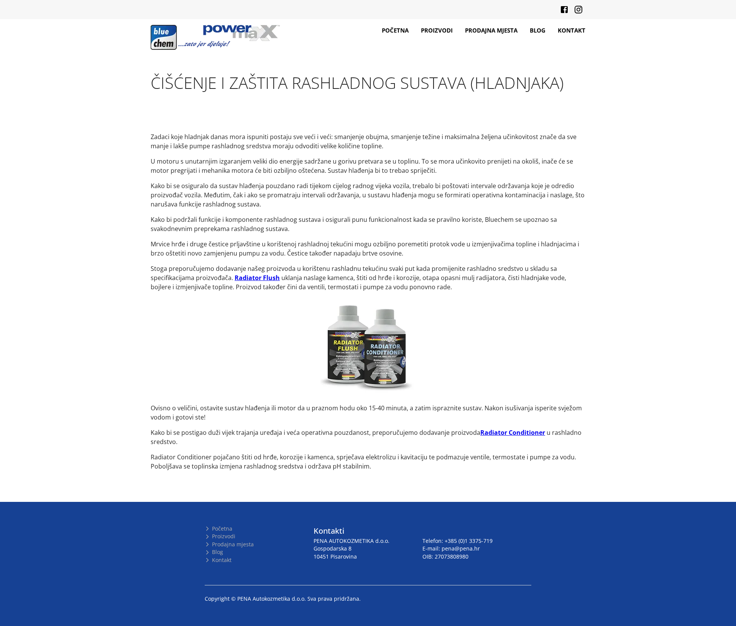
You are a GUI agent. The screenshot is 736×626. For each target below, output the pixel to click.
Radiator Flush (257, 278)
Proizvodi (437, 30)
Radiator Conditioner (512, 432)
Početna (395, 30)
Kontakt (571, 30)
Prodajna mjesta (491, 30)
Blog (537, 30)
